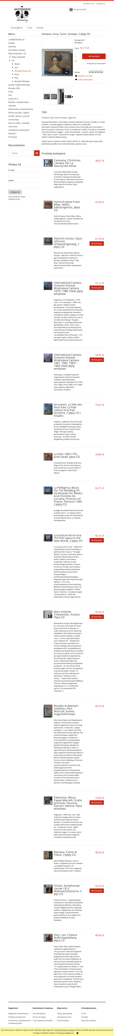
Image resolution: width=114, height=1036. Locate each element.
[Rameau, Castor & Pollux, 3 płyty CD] (48, 855)
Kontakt (84, 1017)
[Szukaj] (37, 153)
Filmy (10, 91)
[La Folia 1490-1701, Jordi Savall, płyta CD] (48, 457)
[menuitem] (16, 27)
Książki (11, 43)
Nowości (12, 133)
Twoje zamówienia (64, 1013)
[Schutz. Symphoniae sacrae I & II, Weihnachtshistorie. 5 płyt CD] (48, 888)
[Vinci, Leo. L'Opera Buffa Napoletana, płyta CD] (48, 938)
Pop (16, 77)
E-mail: (11, 170)
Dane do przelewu (88, 1020)
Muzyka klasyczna (23, 71)
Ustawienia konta (64, 1017)
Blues (17, 64)
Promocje (12, 137)
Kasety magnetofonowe (19, 84)
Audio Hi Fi (13, 98)
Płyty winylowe (18, 57)
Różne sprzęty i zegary (18, 112)
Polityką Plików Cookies (65, 1030)
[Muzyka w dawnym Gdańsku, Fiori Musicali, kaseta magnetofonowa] (48, 711)
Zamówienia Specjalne (18, 130)
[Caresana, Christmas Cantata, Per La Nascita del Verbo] (48, 163)
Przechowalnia (63, 1020)
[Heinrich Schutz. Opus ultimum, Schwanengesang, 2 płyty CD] (48, 241)
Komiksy (12, 46)
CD (13, 60)
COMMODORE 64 (16, 39)
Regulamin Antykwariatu (18, 1013)
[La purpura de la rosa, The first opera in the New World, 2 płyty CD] (48, 538)
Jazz (16, 67)
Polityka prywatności (17, 1017)
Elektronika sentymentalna (20, 109)
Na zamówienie (39, 1013)
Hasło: (11, 180)
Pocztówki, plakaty (16, 50)
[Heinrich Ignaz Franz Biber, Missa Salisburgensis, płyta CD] (48, 205)
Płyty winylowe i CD (17, 53)
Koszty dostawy (39, 1017)
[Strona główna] (22, 14)
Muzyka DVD (14, 88)
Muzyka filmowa (22, 81)
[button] (72, 97)
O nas (83, 1013)
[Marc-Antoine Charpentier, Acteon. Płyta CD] (48, 614)
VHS (10, 95)
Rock (17, 74)
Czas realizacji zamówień (43, 1020)
